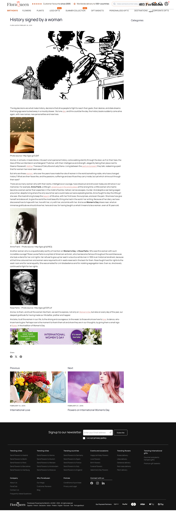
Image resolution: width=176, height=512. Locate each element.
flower (14, 325)
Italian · (49, 505)
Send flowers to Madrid (19, 455)
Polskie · (54, 505)
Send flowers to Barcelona (20, 466)
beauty (46, 196)
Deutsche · (42, 505)
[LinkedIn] (103, 483)
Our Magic (41, 482)
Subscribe (120, 432)
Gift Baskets (97, 10)
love (104, 319)
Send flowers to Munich (46, 459)
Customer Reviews (44, 486)
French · (36, 505)
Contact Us (14, 490)
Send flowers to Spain (72, 459)
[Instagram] (99, 483)
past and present (89, 166)
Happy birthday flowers (99, 455)
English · (60, 505)
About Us (13, 482)
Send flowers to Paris (18, 462)
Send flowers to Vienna (45, 455)
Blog (38, 490)
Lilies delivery (122, 459)
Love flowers (95, 459)
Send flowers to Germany (73, 455)
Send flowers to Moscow (46, 470)
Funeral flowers (96, 466)
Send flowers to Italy (71, 466)
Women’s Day (85, 312)
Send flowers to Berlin (18, 459)
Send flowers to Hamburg (20, 470)
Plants (40, 10)
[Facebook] (93, 483)
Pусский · (67, 505)
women (29, 173)
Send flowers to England (73, 470)
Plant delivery (122, 470)
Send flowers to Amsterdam (47, 466)
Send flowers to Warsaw (46, 462)
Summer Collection (75, 10)
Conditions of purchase (72, 482)
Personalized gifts (119, 10)
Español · (30, 505)
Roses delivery (122, 455)
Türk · (72, 505)
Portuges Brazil (79, 505)
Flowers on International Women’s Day (89, 410)
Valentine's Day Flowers (99, 470)
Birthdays (12, 10)
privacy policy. (100, 438)
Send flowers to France (72, 462)
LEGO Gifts (55, 10)
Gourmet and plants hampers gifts (151, 458)
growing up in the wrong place (64, 187)
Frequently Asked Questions (20, 493)
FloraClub (13, 486)
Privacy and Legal (70, 486)
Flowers (26, 10)
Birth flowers (95, 462)
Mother (30, 166)
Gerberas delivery (123, 462)
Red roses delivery (124, 466)
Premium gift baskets (152, 463)
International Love (20, 410)
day (64, 111)
